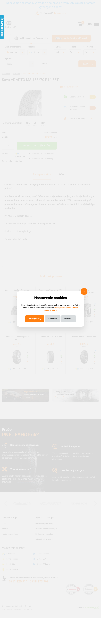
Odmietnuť (52, 319)
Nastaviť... (68, 319)
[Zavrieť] (84, 291)
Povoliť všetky (34, 319)
